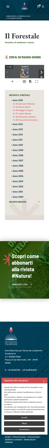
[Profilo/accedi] (43, 6)
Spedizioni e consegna (13, 439)
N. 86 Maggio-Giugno (23, 110)
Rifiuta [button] (24, 423)
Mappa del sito (29, 439)
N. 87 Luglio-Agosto (22, 113)
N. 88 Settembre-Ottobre (24, 116)
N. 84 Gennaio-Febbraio (24, 103)
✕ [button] (44, 381)
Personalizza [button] (24, 429)
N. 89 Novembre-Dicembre (25, 120)
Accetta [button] (24, 417)
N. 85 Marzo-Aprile (21, 107)
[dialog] (24, 406)
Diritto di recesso (19, 437)
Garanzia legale (33, 437)
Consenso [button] (9, 442)
